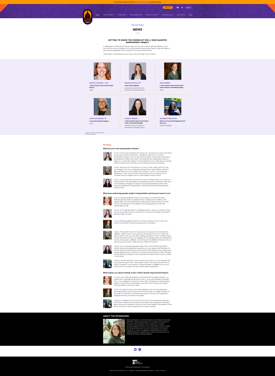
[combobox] (188, 7)
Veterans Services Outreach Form (118, 370)
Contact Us (167, 7)
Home (97, 14)
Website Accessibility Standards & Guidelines (141, 370)
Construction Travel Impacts (142, 2)
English (188, 7)
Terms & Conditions (160, 370)
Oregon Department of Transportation (139, 367)
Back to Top (272, 373)
